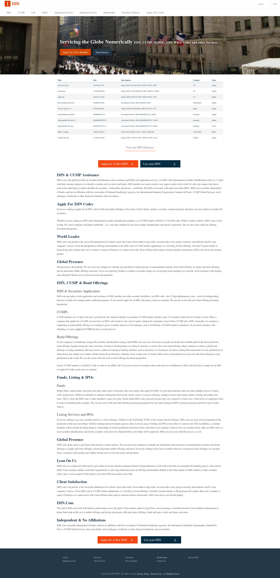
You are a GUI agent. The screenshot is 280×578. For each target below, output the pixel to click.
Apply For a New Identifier (75, 52)
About (65, 557)
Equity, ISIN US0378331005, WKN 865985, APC (139, 97)
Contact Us (161, 561)
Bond (214, 132)
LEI (33, 12)
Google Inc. (62, 91)
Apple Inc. (61, 97)
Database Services (88, 12)
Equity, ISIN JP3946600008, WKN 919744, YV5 (138, 108)
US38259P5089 (99, 91)
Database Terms (69, 561)
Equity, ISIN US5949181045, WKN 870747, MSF (139, 85)
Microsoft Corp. (63, 85)
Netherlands (197, 103)
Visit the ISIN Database (140, 147)
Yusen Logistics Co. (65, 108)
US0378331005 (98, 97)
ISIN (9, 12)
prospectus (89, 245)
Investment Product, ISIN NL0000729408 (135, 103)
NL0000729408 (98, 103)
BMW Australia (63, 132)
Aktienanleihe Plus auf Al (66, 120)
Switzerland (197, 132)
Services (97, 557)
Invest (214, 126)
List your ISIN (151, 164)
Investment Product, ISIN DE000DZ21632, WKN (138, 114)
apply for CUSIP (83, 329)
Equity (214, 85)
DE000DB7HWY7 (100, 120)
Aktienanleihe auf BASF (66, 114)
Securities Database (131, 12)
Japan (195, 108)
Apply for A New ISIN (114, 164)
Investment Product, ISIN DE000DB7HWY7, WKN (139, 120)
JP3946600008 (98, 108)
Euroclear (129, 557)
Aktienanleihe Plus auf (65, 126)
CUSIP (21, 12)
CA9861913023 (99, 137)
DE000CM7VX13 (99, 126)
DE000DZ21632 (99, 114)
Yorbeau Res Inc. (64, 137)
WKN (45, 12)
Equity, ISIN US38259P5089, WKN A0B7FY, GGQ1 (140, 91)
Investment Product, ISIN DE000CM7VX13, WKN (139, 126)
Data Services (102, 52)
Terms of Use (99, 561)
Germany (196, 114)
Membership (109, 12)
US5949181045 (98, 85)
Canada (195, 137)
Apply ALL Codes (155, 12)
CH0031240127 (99, 132)
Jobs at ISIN (193, 557)
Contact (260, 4)
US (194, 85)
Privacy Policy (131, 561)
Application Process (64, 12)
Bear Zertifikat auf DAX (66, 103)
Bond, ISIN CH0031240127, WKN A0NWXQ (137, 132)
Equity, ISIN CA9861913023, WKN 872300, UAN (139, 137)
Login (275, 3)
